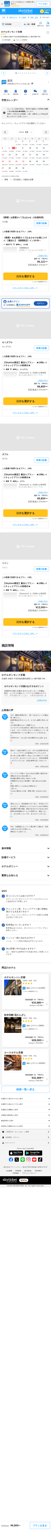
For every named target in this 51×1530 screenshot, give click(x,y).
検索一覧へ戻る (25, 1089)
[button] (18, 143)
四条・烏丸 (34, 17)
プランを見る (40, 1525)
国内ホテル (13, 17)
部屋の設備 (41, 223)
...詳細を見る (42, 256)
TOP (3, 17)
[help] (32, 83)
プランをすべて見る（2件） (23, 288)
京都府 (23, 17)
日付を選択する (25, 276)
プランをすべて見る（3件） (23, 413)
